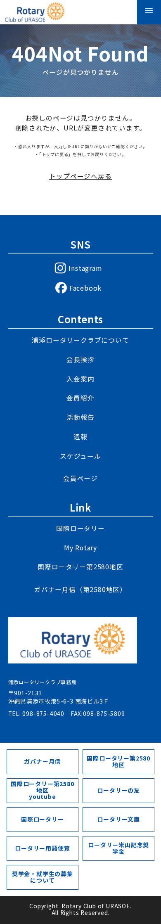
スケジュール (80, 456)
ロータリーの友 (118, 790)
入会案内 (80, 379)
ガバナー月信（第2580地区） (80, 589)
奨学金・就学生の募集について (42, 877)
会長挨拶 (80, 359)
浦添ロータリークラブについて (80, 340)
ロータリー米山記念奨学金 (118, 848)
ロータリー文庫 (118, 819)
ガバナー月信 (42, 761)
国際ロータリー (80, 528)
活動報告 (80, 417)
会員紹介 (80, 398)
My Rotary (80, 548)
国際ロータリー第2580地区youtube (42, 790)
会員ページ (80, 478)
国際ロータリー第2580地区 (80, 567)
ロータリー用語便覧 (42, 848)
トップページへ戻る (80, 176)
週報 (80, 437)
